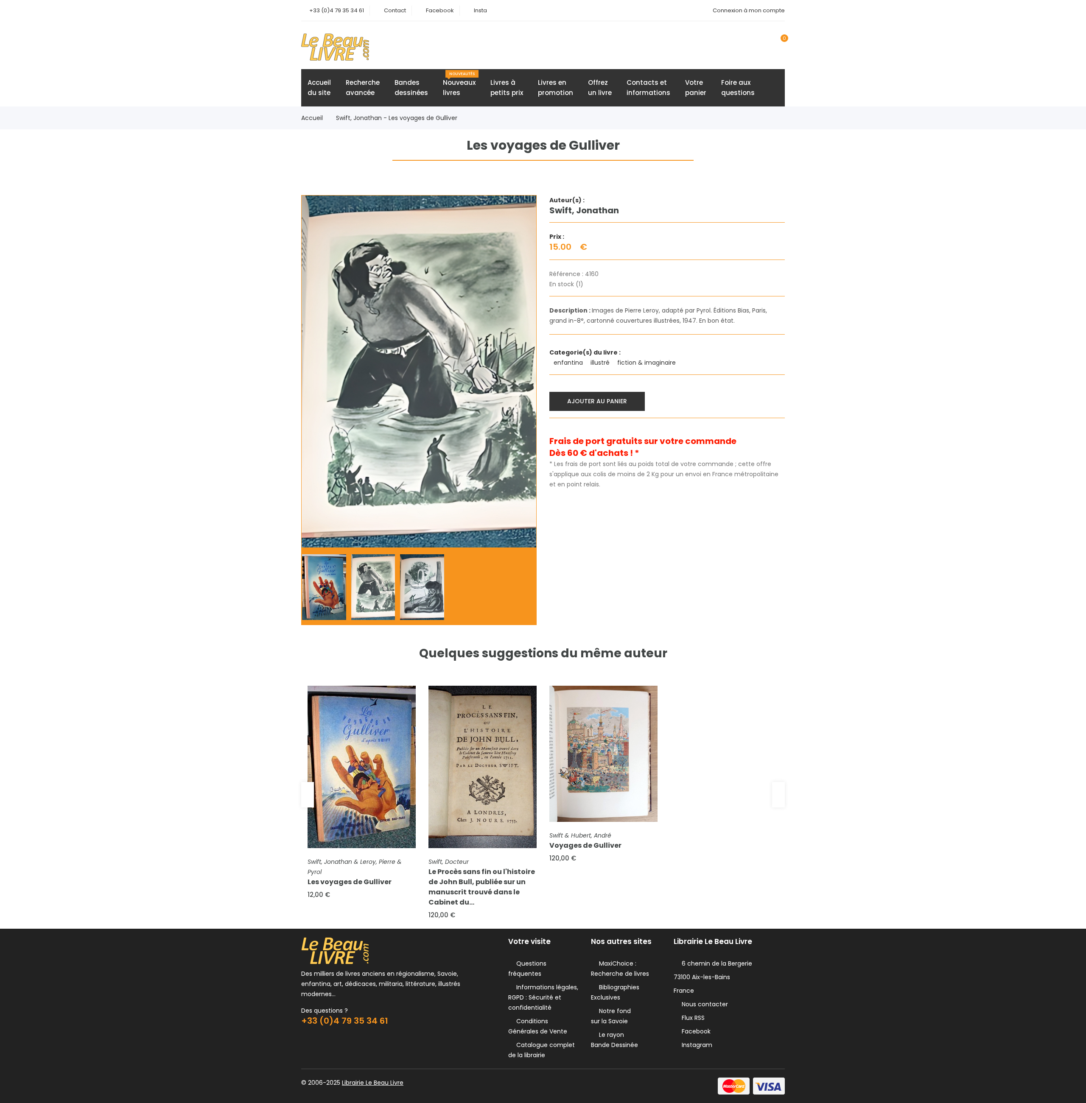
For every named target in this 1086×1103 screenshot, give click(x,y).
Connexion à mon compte (749, 10)
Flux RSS (691, 1018)
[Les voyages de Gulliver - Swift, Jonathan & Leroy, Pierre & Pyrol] (362, 767)
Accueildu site (319, 87)
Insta (480, 10)
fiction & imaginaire (647, 362)
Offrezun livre (600, 87)
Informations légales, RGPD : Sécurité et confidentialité (543, 997)
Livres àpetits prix (506, 87)
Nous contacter (703, 1004)
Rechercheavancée (363, 87)
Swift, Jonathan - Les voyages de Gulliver (396, 118)
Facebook (440, 10)
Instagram (695, 1045)
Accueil (312, 118)
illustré (601, 362)
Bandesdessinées (411, 87)
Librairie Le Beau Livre (372, 1082)
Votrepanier (695, 87)
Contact (395, 10)
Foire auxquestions (738, 87)
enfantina (569, 362)
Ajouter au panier (597, 401)
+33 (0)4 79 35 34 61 (336, 10)
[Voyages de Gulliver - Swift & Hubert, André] (603, 754)
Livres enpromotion (555, 87)
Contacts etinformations (648, 87)
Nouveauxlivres (459, 84)
